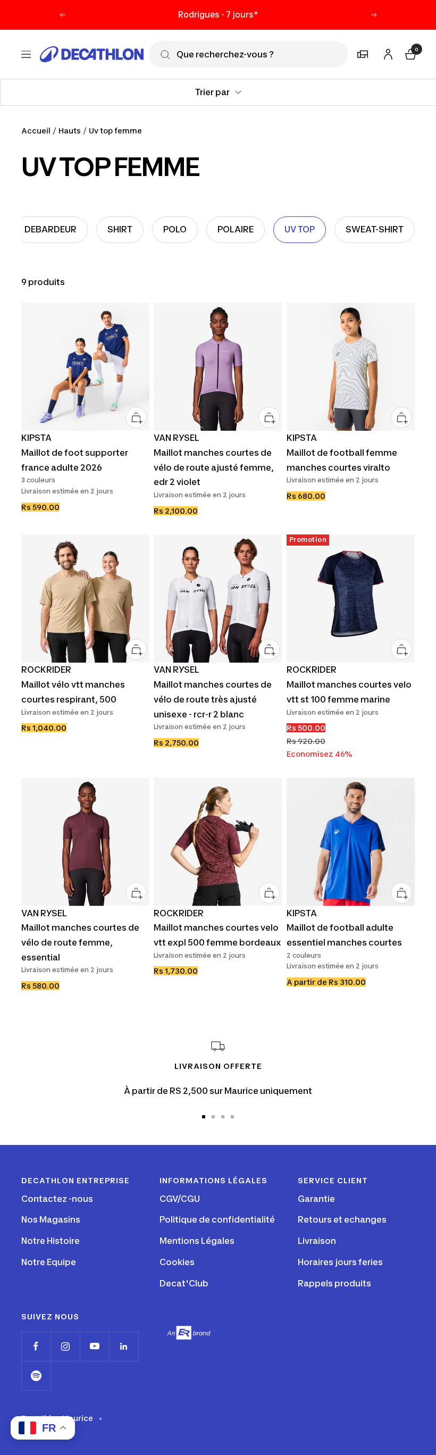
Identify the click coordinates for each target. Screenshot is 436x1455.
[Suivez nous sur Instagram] (65, 1346)
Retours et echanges (342, 1219)
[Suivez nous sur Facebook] (36, 1346)
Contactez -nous (57, 1198)
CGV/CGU (180, 1198)
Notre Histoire (50, 1240)
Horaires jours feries (340, 1262)
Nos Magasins (50, 1219)
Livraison (317, 1240)
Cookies (177, 1262)
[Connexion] (386, 52)
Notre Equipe (48, 1262)
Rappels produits (334, 1283)
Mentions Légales (197, 1240)
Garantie (316, 1198)
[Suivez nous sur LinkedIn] (123, 1346)
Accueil (36, 130)
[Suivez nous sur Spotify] (36, 1375)
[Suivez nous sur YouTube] (94, 1346)
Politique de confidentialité (217, 1219)
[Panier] (409, 53)
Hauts (69, 130)
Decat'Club (184, 1283)
